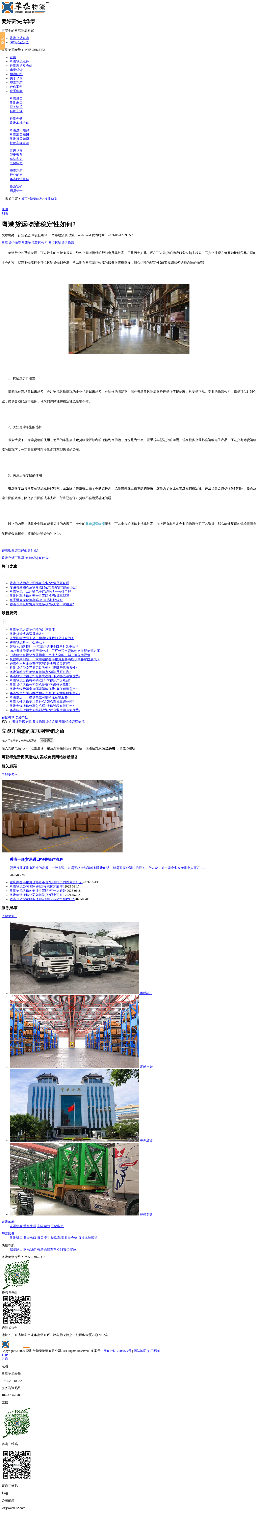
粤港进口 (16, 98)
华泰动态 (16, 82)
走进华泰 (16, 150)
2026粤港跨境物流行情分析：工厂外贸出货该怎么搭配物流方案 (55, 650)
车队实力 (16, 159)
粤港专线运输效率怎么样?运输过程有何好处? (42, 706)
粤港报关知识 (19, 138)
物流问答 (16, 74)
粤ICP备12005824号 (117, 1351)
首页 (13, 57)
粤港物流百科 (19, 179)
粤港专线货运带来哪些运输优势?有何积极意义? (43, 689)
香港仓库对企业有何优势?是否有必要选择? (40, 663)
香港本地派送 (19, 123)
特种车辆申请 (19, 143)
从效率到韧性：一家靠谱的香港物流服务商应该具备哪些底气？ (55, 659)
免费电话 (21, 717)
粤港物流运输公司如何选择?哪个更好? (37, 895)
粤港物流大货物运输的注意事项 (32, 629)
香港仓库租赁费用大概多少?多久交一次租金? (42, 604)
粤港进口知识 (19, 130)
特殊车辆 (16, 111)
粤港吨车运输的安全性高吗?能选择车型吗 (39, 595)
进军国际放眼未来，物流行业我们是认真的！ (42, 638)
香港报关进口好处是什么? (20, 550)
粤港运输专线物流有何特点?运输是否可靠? (40, 672)
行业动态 (16, 175)
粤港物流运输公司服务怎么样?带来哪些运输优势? (45, 676)
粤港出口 (16, 102)
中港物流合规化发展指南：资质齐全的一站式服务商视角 (50, 655)
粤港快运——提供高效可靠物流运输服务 (39, 697)
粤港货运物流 (11, 242)
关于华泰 (16, 78)
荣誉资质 (16, 154)
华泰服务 (8, 1233)
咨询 (5, 1358)
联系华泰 (16, 91)
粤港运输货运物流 (61, 242)
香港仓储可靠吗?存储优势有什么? (26, 558)
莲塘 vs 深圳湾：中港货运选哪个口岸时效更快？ (44, 646)
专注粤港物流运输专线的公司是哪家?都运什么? (43, 587)
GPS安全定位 (19, 42)
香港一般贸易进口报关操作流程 (36, 859)
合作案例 (16, 86)
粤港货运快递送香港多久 (27, 634)
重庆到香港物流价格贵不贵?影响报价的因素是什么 (46, 882)
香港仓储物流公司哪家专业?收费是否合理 (39, 583)
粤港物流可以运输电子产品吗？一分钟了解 (40, 591)
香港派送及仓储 (21, 65)
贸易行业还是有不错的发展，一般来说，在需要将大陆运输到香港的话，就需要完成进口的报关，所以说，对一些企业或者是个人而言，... (108, 868)
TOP (5, 1355)
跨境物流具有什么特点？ (27, 642)
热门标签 (153, 1351)
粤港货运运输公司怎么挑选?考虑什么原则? (40, 684)
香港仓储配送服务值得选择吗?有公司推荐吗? (42, 899)
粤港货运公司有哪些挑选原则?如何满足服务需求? (45, 693)
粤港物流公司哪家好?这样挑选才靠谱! (37, 886)
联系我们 (16, 186)
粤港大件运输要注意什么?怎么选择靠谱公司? (42, 701)
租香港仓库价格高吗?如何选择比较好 (36, 600)
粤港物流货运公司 (35, 242)
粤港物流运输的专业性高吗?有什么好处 (38, 890)
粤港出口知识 (19, 134)
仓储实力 (16, 163)
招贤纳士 (16, 191)
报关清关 (16, 107)
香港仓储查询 (19, 38)
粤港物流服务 (19, 61)
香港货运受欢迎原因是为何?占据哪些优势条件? (43, 667)
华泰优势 (16, 70)
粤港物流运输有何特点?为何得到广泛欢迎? (40, 680)
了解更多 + (9, 774)
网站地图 (140, 1351)
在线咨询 (8, 717)
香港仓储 (16, 118)
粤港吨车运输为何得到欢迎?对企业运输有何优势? (45, 710)
